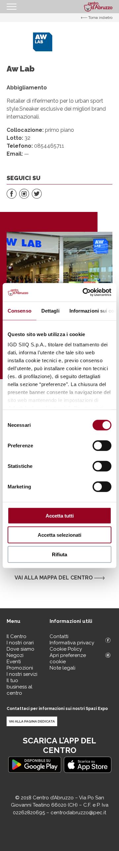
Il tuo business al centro (19, 686)
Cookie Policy (66, 649)
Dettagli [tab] (50, 310)
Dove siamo (20, 649)
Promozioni (20, 668)
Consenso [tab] (19, 310)
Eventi (14, 662)
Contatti (59, 636)
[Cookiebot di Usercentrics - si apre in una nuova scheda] (84, 292)
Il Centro (16, 636)
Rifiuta (59, 554)
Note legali (62, 668)
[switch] (102, 445)
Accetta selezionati (59, 535)
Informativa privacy (72, 643)
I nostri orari (20, 643)
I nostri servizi (22, 674)
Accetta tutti (60, 515)
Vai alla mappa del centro (54, 578)
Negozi (15, 655)
